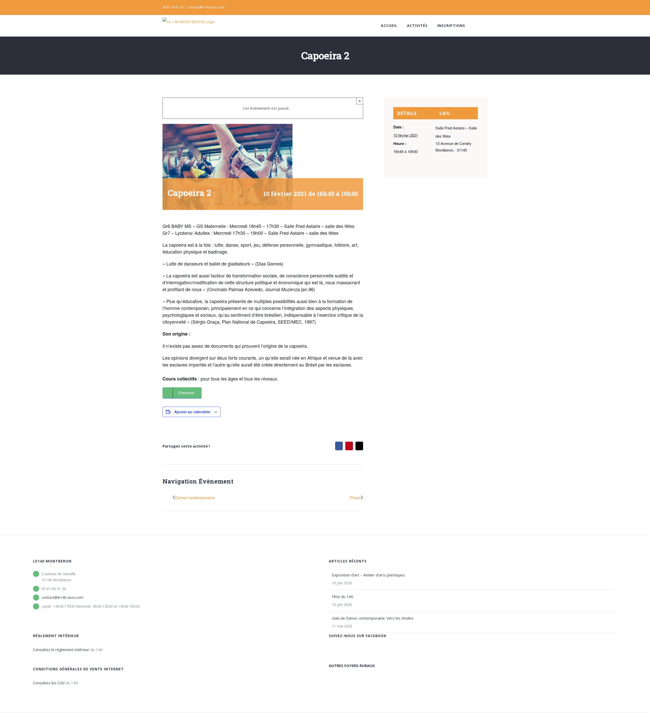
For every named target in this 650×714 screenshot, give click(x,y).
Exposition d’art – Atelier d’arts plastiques (368, 574)
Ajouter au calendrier (192, 411)
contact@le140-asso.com (206, 7)
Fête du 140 (342, 596)
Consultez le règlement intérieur (61, 649)
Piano (355, 498)
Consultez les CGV (49, 682)
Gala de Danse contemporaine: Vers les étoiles (373, 618)
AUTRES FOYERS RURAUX (352, 665)
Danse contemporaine (195, 498)
